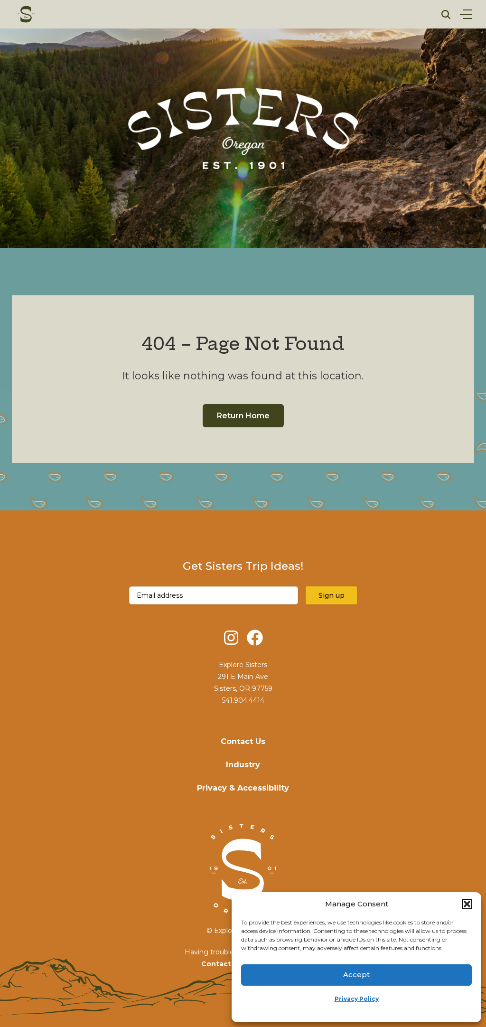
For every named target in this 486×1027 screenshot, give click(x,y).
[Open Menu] (466, 14)
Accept (356, 974)
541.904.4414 (243, 700)
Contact (216, 964)
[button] (467, 904)
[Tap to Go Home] (26, 14)
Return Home (243, 415)
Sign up (331, 595)
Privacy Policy (357, 998)
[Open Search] (445, 14)
